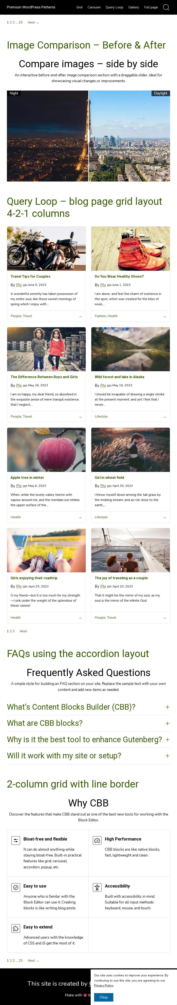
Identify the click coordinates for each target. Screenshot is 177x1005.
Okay (104, 997)
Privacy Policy (103, 985)
